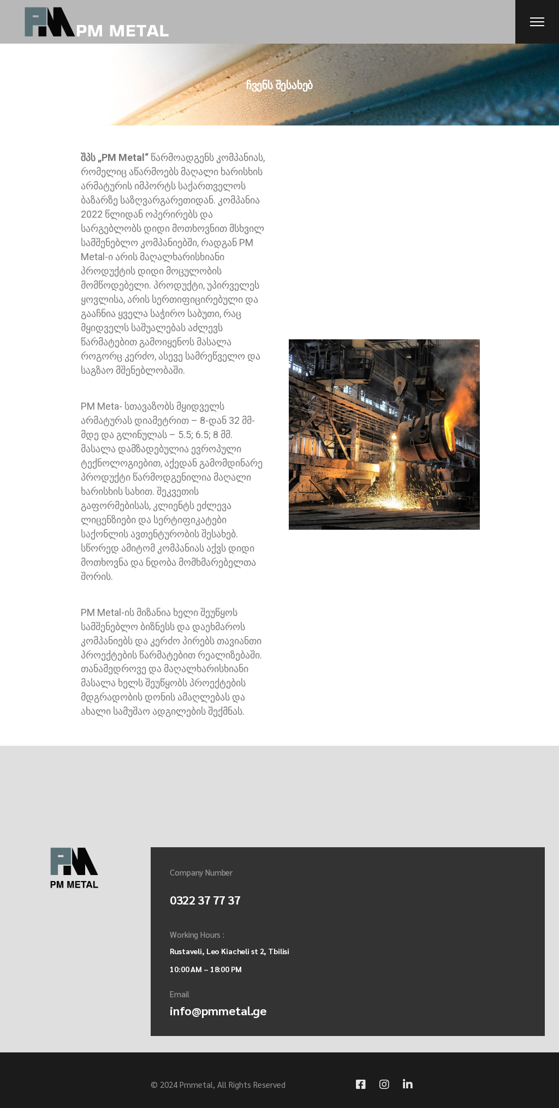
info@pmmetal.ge (218, 1010)
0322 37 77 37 (205, 899)
